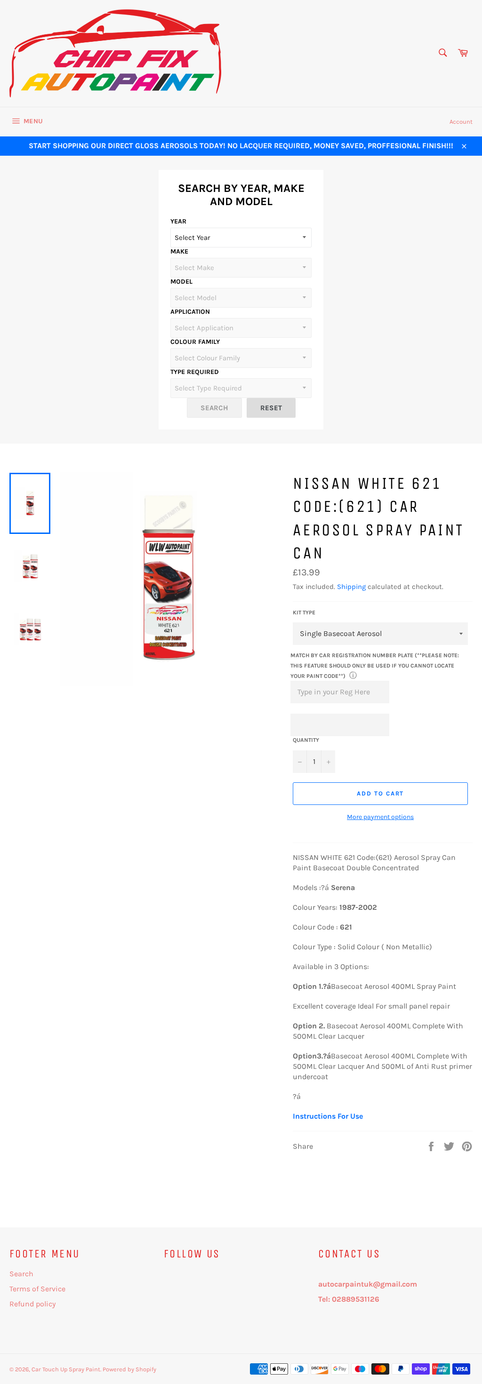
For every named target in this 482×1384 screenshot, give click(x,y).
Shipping (351, 586)
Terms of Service (37, 1288)
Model (181, 282)
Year (178, 221)
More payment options (380, 817)
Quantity (306, 740)
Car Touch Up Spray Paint (66, 1369)
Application (190, 312)
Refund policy (32, 1303)
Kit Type (304, 612)
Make (179, 251)
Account (461, 121)
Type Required (194, 372)
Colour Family (195, 342)
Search (21, 1273)
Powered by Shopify (129, 1369)
